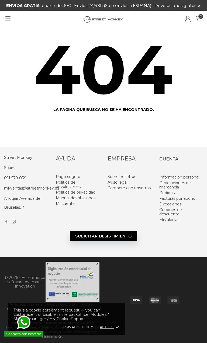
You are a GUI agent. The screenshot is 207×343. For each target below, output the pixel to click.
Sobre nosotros (122, 176)
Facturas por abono (177, 198)
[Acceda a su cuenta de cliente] (188, 19)
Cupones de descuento (170, 211)
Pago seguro (68, 176)
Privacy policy (78, 327)
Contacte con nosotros (129, 188)
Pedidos (167, 192)
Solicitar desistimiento (103, 236)
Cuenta (168, 159)
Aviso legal (117, 182)
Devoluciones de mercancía (175, 185)
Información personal (179, 177)
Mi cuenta (65, 203)
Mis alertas (169, 219)
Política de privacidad (75, 192)
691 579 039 (15, 178)
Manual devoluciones (75, 197)
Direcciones (170, 204)
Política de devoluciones (68, 184)
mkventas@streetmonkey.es (31, 188)
